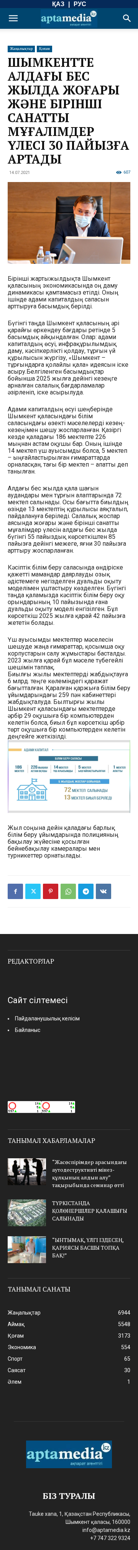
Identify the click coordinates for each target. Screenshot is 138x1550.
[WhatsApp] (68, 891)
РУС (80, 4)
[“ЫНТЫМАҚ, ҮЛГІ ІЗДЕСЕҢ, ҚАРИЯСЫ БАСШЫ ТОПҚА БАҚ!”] (27, 1249)
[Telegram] (86, 891)
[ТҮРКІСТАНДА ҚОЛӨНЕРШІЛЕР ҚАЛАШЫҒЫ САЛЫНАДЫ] (27, 1212)
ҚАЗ (58, 4)
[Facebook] (15, 891)
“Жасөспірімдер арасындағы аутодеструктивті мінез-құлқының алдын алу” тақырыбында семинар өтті (89, 1173)
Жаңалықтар (21, 48)
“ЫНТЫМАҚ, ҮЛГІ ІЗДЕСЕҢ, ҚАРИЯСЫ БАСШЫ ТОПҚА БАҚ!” (87, 1247)
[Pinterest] (50, 891)
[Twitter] (33, 891)
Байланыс (27, 1030)
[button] (13, 18)
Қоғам (44, 48)
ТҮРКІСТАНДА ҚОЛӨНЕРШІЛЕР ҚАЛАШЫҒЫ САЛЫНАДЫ (89, 1210)
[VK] (103, 891)
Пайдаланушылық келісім (47, 1018)
